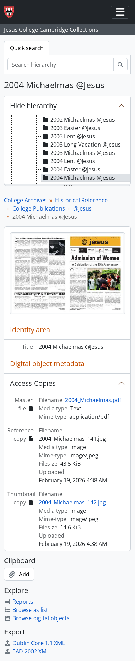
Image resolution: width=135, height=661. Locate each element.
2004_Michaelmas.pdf (93, 400)
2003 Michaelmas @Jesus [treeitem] (82, 153)
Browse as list (30, 610)
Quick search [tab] (27, 48)
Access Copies (33, 383)
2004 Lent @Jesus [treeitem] (72, 161)
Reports (22, 601)
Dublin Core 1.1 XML (38, 643)
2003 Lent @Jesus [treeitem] (72, 136)
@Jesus (82, 208)
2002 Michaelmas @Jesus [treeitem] (82, 119)
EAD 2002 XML (30, 651)
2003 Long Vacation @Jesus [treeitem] (85, 144)
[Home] (12, 12)
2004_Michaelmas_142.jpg (72, 502)
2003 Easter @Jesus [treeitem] (75, 128)
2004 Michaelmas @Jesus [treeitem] (82, 177)
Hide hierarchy (33, 105)
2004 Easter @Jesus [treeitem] (75, 169)
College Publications (38, 208)
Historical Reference (81, 200)
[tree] (67, 150)
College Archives (25, 200)
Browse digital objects (41, 618)
